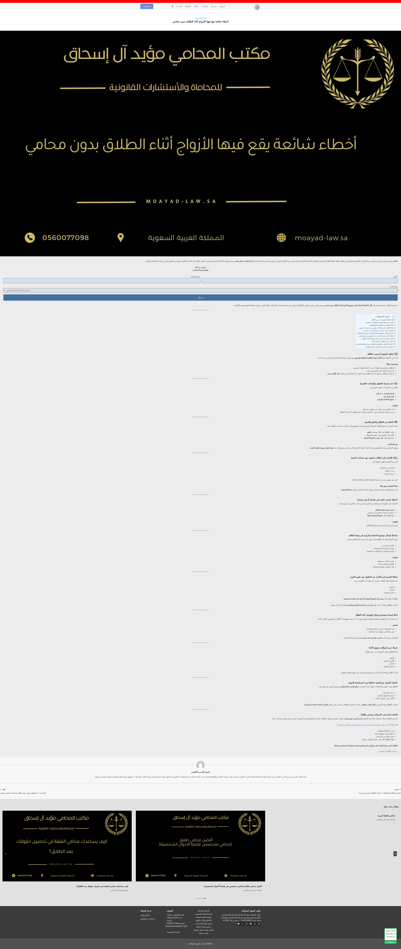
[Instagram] (246, 923)
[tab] (204, 898)
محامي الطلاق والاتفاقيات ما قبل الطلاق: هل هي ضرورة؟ (380, 791)
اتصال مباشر (145, 915)
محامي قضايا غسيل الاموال (204, 930)
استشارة (146, 6)
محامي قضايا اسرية (386, 815)
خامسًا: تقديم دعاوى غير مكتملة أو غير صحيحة (379, 331)
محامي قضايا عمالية (203, 927)
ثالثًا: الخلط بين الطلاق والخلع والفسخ (381, 325)
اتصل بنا (179, 6)
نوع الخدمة (394, 286)
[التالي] (6, 853)
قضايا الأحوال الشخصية (200, 18)
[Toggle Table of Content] (393, 316)
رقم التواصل (195, 276)
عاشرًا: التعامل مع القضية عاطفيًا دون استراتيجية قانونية (374, 344)
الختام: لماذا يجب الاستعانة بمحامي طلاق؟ (379, 347)
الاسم (395, 276)
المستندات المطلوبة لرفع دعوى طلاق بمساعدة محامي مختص (23, 791)
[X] (255, 923)
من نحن (213, 6)
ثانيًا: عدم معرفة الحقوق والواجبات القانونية (380, 322)
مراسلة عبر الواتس (147, 919)
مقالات (196, 6)
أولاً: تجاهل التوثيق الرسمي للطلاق (382, 320)
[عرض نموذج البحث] (173, 6)
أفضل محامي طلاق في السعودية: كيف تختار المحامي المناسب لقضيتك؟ (363, 725)
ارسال (200, 297)
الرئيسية (222, 6)
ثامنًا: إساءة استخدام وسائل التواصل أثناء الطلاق (378, 339)
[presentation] (200, 846)
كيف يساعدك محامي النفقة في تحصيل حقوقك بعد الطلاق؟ (102, 886)
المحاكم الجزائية (204, 911)
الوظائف (188, 6)
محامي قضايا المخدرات (203, 923)
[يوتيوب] (238, 923)
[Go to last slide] (395, 853)
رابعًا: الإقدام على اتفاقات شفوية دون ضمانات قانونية (376, 328)
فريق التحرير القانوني (200, 771)
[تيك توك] (259, 923)
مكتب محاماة (204, 933)
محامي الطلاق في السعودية (388, 751)
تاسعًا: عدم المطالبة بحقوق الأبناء (383, 341)
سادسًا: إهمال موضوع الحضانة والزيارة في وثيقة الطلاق (375, 333)
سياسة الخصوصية (173, 932)
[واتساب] (242, 923)
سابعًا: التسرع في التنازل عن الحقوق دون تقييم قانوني (376, 336)
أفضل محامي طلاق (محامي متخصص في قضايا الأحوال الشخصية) (233, 886)
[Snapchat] (251, 923)
